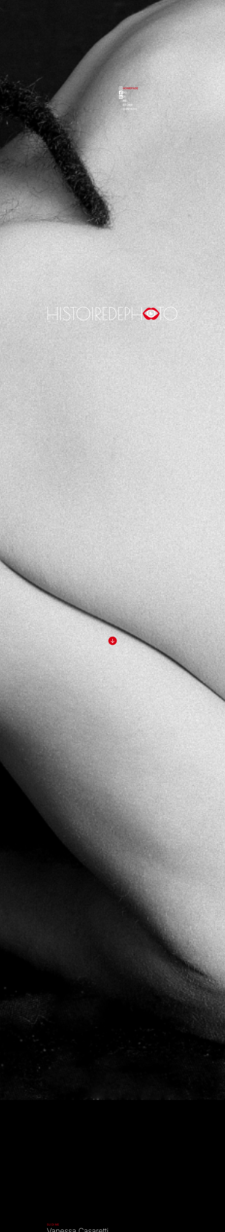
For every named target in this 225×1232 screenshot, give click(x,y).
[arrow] (112, 638)
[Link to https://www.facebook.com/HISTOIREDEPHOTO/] (121, 93)
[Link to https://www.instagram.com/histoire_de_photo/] (121, 88)
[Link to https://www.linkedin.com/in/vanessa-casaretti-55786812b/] (121, 97)
